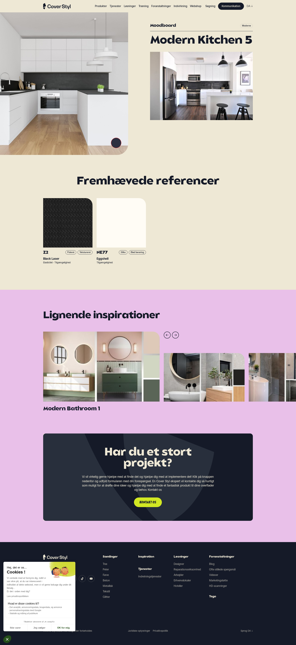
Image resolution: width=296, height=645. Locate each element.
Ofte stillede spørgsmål (222, 569)
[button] (7, 639)
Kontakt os (148, 502)
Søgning (210, 6)
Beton (106, 580)
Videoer (213, 575)
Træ (105, 564)
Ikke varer (15, 627)
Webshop (195, 6)
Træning (144, 6)
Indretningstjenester (149, 576)
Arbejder (178, 575)
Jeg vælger (39, 627)
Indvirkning (180, 6)
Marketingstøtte (218, 580)
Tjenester (115, 6)
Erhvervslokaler (182, 580)
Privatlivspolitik (160, 630)
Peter (106, 569)
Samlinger (110, 556)
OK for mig (63, 627)
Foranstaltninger (221, 556)
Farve (106, 575)
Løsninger (181, 556)
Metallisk (108, 586)
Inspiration (146, 556)
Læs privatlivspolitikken (18, 596)
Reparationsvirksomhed (187, 569)
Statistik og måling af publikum (24, 613)
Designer (179, 564)
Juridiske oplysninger (139, 630)
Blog (211, 564)
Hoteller (178, 586)
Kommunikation (231, 6)
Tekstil (106, 591)
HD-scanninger (218, 586)
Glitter (106, 597)
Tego (212, 596)
